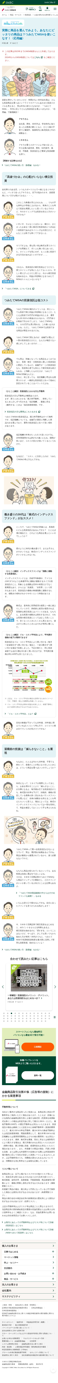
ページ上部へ (53, 1369)
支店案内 (8, 1268)
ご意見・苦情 (7, 1305)
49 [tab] (38, 1021)
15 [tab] (7, 1016)
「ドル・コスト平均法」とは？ (20, 714)
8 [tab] (30, 1013)
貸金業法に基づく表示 (10, 1355)
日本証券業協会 (37, 1308)
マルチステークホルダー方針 (33, 1338)
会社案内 (6, 1290)
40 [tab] (4, 1021)
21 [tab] (30, 1016)
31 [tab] (19, 1018)
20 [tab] (26, 1016)
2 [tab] (7, 1013)
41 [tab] (7, 1021)
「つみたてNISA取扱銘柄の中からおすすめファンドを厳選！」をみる (36, 894)
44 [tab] (19, 1021)
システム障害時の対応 (10, 1344)
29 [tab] (11, 1018)
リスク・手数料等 (32, 8)
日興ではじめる (11, 1252)
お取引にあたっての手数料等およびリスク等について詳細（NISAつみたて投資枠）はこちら (28, 1231)
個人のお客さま (10, 1246)
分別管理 (33, 1341)
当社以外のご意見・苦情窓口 (25, 1305)
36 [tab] (38, 1018)
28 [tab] (7, 1018)
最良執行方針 (7, 1325)
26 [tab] (49, 1016)
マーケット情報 (11, 1257)
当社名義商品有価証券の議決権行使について (38, 1355)
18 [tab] (19, 1016)
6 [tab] (22, 1013)
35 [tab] (34, 1018)
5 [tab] (19, 1013)
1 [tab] (4, 1013)
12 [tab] (45, 1013)
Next (54, 987)
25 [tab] (45, 1016)
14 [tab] (4, 1016)
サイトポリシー (7, 1322)
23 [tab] (38, 1016)
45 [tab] (22, 1021)
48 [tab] (34, 1021)
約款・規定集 (7, 1347)
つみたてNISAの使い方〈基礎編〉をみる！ (22, 165)
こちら (37, 57)
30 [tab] (15, 1018)
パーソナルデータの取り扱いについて (16, 1328)
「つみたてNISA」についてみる (17, 289)
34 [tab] (30, 1018)
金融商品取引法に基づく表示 (32, 1344)
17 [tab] (15, 1016)
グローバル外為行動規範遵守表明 (14, 1352)
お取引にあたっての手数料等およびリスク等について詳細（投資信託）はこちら (28, 1223)
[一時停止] (55, 1017)
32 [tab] (22, 1018)
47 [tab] (30, 1021)
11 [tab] (41, 1013)
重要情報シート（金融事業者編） (14, 1341)
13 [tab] (49, 1013)
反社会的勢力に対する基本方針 (13, 1331)
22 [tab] (34, 1016)
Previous (4, 987)
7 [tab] (26, 1013)
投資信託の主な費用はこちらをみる (22, 412)
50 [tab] (41, 1021)
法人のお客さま (10, 1284)
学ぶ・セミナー (11, 1262)
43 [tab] (15, 1021)
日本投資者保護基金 (9, 1311)
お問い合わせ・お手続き (15, 1273)
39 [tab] (49, 1018)
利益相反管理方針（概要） (36, 1322)
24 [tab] (41, 1016)
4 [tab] (15, 1013)
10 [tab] (38, 1013)
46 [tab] (26, 1021)
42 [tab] (11, 1021)
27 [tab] (4, 1018)
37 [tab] (41, 1018)
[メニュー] (55, 8)
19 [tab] (22, 1016)
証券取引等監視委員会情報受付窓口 (15, 1308)
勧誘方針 (20, 1322)
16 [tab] (11, 1016)
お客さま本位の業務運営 (11, 1338)
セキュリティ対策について (39, 1352)
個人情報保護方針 (21, 1325)
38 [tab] (45, 1018)
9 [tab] (34, 1013)
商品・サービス (11, 1279)
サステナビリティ (11, 1296)
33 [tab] (26, 1018)
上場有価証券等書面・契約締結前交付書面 (30, 1347)
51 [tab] (45, 1021)
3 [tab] (11, 1013)
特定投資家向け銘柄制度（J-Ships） (15, 1350)
